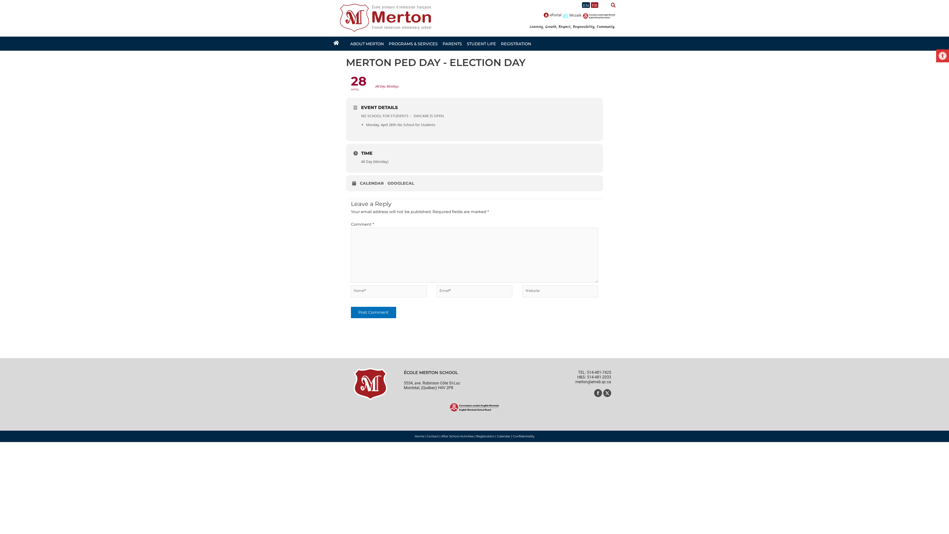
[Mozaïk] (565, 15)
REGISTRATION (516, 44)
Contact (433, 436)
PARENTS (452, 44)
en (586, 5)
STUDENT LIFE (481, 44)
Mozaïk (575, 15)
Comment (362, 224)
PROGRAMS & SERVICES (413, 44)
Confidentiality (524, 436)
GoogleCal (401, 183)
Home (419, 436)
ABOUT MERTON (367, 44)
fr (594, 5)
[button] (942, 55)
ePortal (555, 15)
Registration (485, 436)
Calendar (372, 183)
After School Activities (457, 436)
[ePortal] (546, 15)
